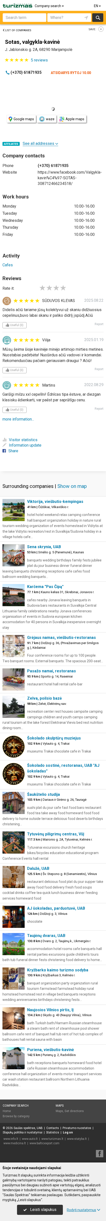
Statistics (52, 1132)
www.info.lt (10, 1139)
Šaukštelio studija (43, 794)
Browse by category (16, 1116)
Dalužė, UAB (38, 868)
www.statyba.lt (77, 1139)
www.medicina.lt (14, 1143)
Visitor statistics (23, 439)
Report (99, 324)
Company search (48, 6)
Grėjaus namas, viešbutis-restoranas (61, 637)
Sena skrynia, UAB (44, 546)
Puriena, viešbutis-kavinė (50, 1049)
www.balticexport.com (44, 1143)
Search (97, 17)
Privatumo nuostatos (77, 1128)
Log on (68, 1132)
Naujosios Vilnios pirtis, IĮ (50, 1010)
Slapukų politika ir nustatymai (22, 1132)
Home (7, 1111)
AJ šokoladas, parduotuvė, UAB (56, 908)
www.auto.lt (30, 1139)
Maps (60, 1105)
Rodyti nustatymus (81, 1210)
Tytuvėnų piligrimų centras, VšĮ (55, 834)
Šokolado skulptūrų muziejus (54, 738)
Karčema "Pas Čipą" (45, 586)
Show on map (72, 486)
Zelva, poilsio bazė (44, 698)
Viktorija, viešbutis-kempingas (55, 501)
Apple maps (75, 119)
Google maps (24, 119)
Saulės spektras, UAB (28, 1128)
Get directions (74, 1111)
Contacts (52, 1128)
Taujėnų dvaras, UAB (46, 935)
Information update (25, 445)
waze (50, 119)
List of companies (18, 30)
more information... (18, 419)
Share (13, 451)
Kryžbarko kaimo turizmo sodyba (57, 970)
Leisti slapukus (42, 1209)
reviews (39, 60)
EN (96, 6)
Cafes (7, 265)
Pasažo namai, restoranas (51, 671)
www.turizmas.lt (52, 1139)
